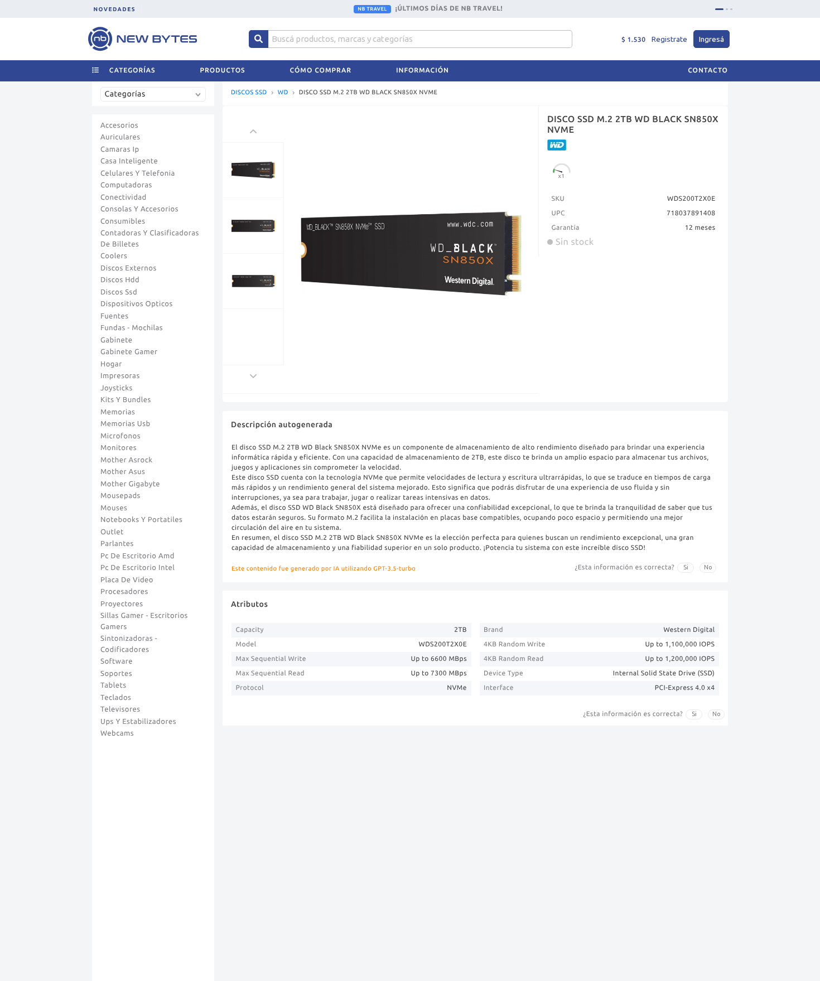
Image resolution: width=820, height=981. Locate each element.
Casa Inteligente (129, 161)
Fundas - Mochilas (131, 328)
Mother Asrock (126, 460)
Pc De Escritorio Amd (137, 556)
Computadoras (126, 185)
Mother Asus (122, 472)
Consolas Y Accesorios (139, 209)
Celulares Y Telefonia (137, 173)
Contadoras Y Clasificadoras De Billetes (149, 238)
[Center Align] (258, 39)
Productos (222, 70)
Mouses (113, 508)
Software (116, 661)
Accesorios (119, 125)
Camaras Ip (119, 149)
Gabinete (116, 340)
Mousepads (120, 496)
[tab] (719, 9)
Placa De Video (126, 580)
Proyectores (121, 604)
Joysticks (116, 388)
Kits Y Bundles (125, 400)
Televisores (120, 709)
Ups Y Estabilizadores (138, 722)
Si (685, 567)
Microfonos (120, 436)
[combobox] (155, 98)
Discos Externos (128, 268)
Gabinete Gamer (129, 352)
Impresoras (120, 376)
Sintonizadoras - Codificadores (128, 644)
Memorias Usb (125, 424)
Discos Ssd (118, 292)
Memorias (117, 412)
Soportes (116, 674)
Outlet (112, 532)
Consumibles (123, 221)
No (708, 567)
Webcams (117, 733)
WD (283, 93)
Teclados (115, 698)
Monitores (118, 448)
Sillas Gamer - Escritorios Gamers (144, 621)
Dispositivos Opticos (136, 304)
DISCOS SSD (249, 93)
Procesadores (124, 592)
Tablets (113, 685)
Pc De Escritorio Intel (137, 568)
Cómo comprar (320, 70)
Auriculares (120, 137)
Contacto (708, 70)
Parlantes (117, 544)
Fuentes (114, 316)
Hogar (111, 364)
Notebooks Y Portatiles (141, 520)
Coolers (113, 256)
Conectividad (123, 197)
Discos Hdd (119, 280)
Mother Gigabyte (130, 484)
